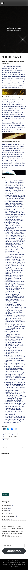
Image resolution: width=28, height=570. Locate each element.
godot (9, 531)
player (10, 533)
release (6, 439)
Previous (6, 448)
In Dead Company (8, 513)
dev (8, 529)
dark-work (18, 526)
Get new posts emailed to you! (14, 551)
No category (7, 519)
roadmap (13, 536)
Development (7, 505)
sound (21, 536)
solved (17, 536)
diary (14, 529)
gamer (4, 531)
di (11, 528)
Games (6, 436)
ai (2, 526)
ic (19, 531)
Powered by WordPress (14, 560)
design (4, 528)
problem (20, 533)
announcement (7, 526)
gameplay (20, 529)
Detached (6, 510)
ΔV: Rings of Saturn (13, 436)
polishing (15, 533)
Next (23, 448)
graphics (14, 531)
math (22, 531)
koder (15, 434)
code (12, 526)
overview (5, 533)
